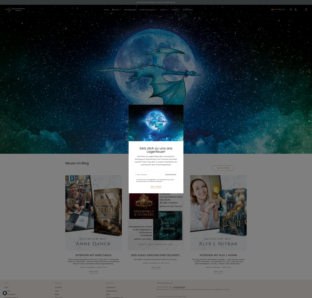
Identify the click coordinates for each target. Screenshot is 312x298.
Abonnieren (170, 175)
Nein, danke (156, 187)
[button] (5, 293)
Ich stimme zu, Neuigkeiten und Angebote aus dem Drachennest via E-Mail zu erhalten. (155, 180)
